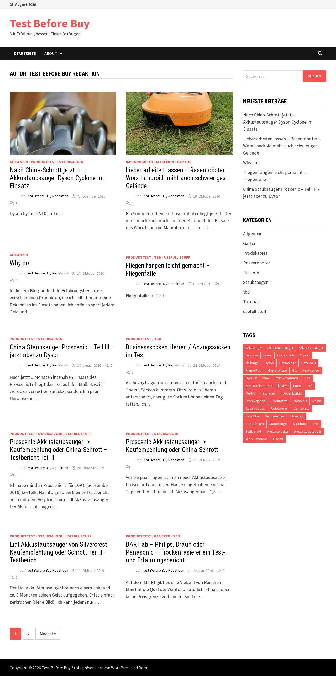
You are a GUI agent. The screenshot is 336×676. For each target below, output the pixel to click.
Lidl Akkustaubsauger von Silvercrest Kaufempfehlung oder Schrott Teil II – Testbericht (59, 552)
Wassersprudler (277, 431)
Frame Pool (254, 370)
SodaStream (255, 424)
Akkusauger (254, 347)
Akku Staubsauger (280, 347)
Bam (143, 667)
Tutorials (252, 302)
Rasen (316, 401)
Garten (184, 161)
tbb (157, 257)
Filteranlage (287, 363)
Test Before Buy (50, 23)
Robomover (279, 408)
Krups (297, 386)
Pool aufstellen (291, 393)
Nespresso (268, 393)
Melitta (250, 393)
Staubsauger (71, 161)
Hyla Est (251, 378)
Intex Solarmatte (286, 378)
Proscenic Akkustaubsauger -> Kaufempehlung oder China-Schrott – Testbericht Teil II (58, 449)
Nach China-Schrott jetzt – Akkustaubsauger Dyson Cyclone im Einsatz (57, 178)
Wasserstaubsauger (307, 431)
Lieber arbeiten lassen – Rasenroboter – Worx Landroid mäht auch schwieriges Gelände (178, 178)
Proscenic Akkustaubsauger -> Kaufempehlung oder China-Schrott (172, 446)
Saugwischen (274, 416)
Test (315, 424)
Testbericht (253, 431)
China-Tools (285, 355)
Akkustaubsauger (311, 347)
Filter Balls (308, 363)
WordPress (120, 667)
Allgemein (19, 161)
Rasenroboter (139, 161)
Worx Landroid (256, 439)
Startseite (25, 53)
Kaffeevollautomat (259, 386)
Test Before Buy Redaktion (47, 196)
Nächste (48, 634)
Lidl (309, 386)
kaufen (283, 386)
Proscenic (300, 401)
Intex (265, 378)
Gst (294, 370)
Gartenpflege (277, 370)
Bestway (252, 355)
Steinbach (300, 424)
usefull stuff (177, 257)
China (267, 355)
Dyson (269, 363)
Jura (307, 378)
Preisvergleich (255, 401)
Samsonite (301, 408)
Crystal (304, 355)
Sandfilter (253, 416)
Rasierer (162, 536)
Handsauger (311, 370)
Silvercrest (297, 416)
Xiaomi (278, 439)
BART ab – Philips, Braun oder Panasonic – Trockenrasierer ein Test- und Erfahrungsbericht (175, 552)
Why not (20, 263)
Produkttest (43, 161)
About (50, 53)
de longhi (252, 363)
